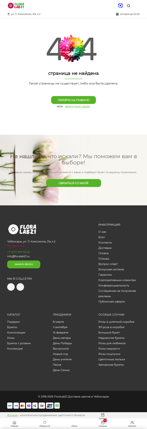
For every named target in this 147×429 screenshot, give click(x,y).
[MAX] (120, 6)
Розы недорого (109, 348)
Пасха (57, 364)
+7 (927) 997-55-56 (18, 252)
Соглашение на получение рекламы (117, 293)
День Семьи (61, 370)
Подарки (13, 321)
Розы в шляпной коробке (116, 321)
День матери (62, 338)
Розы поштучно (109, 354)
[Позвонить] (137, 6)
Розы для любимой (111, 343)
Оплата (103, 253)
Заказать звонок (24, 264)
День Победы (62, 343)
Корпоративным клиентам (117, 280)
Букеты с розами (19, 343)
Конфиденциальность (113, 285)
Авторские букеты (111, 364)
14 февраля (60, 332)
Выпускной (61, 348)
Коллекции (15, 348)
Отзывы (103, 258)
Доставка (105, 248)
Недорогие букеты (111, 338)
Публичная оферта (111, 301)
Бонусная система (111, 269)
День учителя (62, 359)
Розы (11, 338)
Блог (101, 237)
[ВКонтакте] (113, 6)
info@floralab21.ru (18, 256)
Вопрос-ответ (108, 264)
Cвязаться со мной (73, 183)
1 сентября (60, 327)
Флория (12, 415)
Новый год (60, 354)
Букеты (12, 327)
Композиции (16, 332)
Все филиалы (16, 245)
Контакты (105, 242)
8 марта (58, 321)
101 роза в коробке (111, 327)
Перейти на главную (73, 100)
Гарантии (105, 274)
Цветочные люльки (111, 359)
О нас (102, 231)
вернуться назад (77, 106)
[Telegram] (105, 6)
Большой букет (109, 332)
